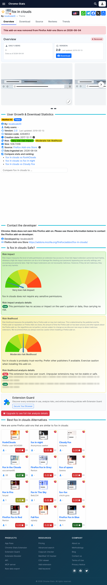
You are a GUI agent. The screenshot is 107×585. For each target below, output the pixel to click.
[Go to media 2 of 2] (55, 108)
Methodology (78, 548)
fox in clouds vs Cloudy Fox (20, 164)
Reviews (52, 21)
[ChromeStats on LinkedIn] (74, 570)
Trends (66, 21)
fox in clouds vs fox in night (20, 160)
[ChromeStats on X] (86, 570)
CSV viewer (43, 560)
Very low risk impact (22, 140)
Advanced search (46, 548)
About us (76, 543)
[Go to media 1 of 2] (52, 108)
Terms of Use (78, 560)
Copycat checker (46, 552)
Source (39, 21)
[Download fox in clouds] (78, 51)
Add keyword (44, 569)
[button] (4, 4)
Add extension (44, 564)
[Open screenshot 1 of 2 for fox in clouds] (36, 84)
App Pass (9, 543)
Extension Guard (12, 552)
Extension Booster (13, 556)
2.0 (15, 130)
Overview (8, 21)
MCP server (10, 564)
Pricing (41, 543)
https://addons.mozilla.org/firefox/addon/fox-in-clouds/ (58, 242)
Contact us (77, 556)
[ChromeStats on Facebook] (80, 570)
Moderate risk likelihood (48, 140)
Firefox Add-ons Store (25, 147)
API (6, 560)
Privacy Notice (78, 564)
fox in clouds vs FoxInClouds (21, 157)
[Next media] (101, 84)
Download (24, 21)
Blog (74, 552)
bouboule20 (10, 16)
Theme (22, 16)
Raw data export (12, 569)
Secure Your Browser (23, 406)
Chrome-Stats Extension (16, 548)
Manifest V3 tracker (47, 556)
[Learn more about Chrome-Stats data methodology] (39, 147)
